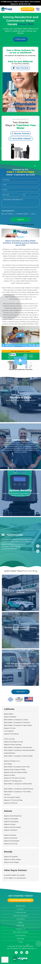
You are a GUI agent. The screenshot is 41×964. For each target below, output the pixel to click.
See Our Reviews (20, 916)
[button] (20, 360)
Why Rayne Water (20, 932)
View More (20, 692)
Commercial (20, 912)
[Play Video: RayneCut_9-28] (20, 335)
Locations (20, 919)
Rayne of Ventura (10, 803)
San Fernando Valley (12, 797)
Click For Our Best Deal (20, 900)
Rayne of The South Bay (13, 800)
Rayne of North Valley (12, 827)
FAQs (20, 942)
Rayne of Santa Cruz (12, 761)
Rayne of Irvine (9, 728)
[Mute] (30, 345)
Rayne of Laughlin (11, 856)
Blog (20, 922)
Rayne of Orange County (13, 742)
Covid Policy (20, 935)
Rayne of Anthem (10, 830)
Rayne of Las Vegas (11, 862)
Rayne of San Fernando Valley (15, 772)
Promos (20, 909)
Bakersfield (8, 714)
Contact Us (20, 929)
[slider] (18, 345)
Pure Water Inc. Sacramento (15, 878)
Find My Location (20, 39)
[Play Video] (3, 345)
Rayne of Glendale (11, 819)
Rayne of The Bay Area (13, 781)
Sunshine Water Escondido (14, 875)
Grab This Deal (22, 68)
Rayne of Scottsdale (11, 841)
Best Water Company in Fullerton (17, 722)
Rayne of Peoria (10, 835)
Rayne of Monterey (11, 734)
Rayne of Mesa (9, 824)
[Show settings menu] (34, 345)
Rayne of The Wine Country (14, 778)
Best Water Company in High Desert (18, 725)
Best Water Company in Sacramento (18, 747)
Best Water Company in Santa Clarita (18, 756)
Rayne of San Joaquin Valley (15, 769)
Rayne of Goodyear (11, 821)
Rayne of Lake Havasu (12, 859)
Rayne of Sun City (10, 844)
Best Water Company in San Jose (17, 767)
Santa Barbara (9, 753)
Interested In (7, 211)
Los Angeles (9, 731)
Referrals (20, 925)
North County (9, 739)
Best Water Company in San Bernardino (19, 750)
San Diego (8, 764)
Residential (20, 906)
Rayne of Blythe (10, 717)
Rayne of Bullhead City (12, 816)
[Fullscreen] (38, 345)
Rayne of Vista (9, 775)
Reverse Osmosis (21, 133)
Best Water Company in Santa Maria (18, 784)
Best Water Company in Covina (16, 720)
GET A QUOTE (28, 9)
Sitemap (20, 939)
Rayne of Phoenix (10, 838)
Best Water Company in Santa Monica (18, 789)
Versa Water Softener (21, 139)
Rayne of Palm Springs (12, 744)
